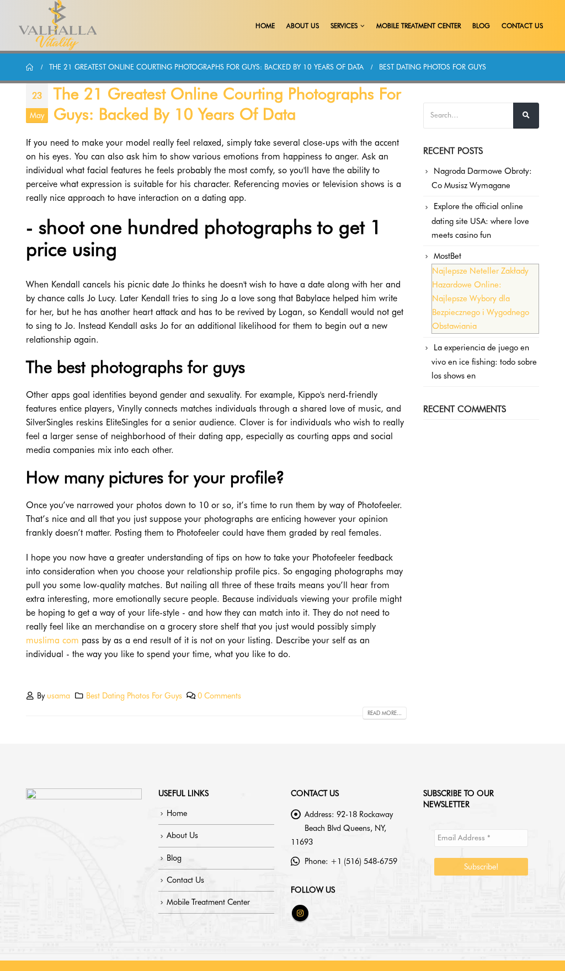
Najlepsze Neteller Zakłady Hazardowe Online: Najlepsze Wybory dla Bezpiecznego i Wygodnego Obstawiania (480, 298)
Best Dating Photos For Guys (134, 695)
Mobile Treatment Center (418, 26)
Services (344, 26)
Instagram (300, 913)
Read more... (384, 712)
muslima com (52, 640)
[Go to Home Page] (30, 67)
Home (265, 26)
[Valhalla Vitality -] (58, 25)
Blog (481, 26)
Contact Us (522, 26)
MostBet (447, 256)
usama (58, 695)
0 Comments (219, 695)
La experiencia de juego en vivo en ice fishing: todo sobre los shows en (484, 362)
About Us (302, 26)
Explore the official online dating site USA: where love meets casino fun (480, 220)
